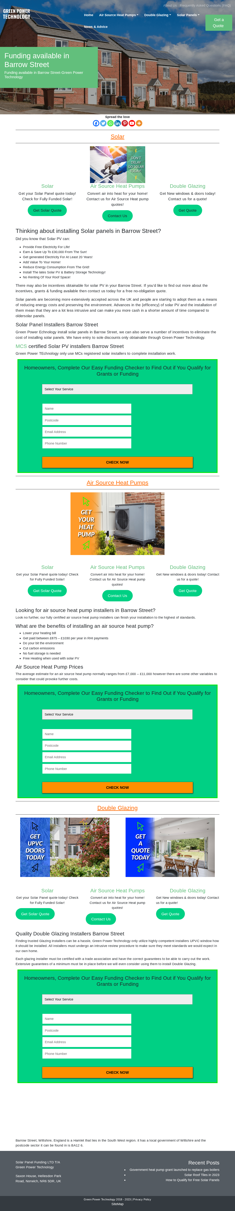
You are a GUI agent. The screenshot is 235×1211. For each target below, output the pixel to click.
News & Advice (96, 27)
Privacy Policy (142, 1199)
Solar (47, 186)
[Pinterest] (125, 123)
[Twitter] (103, 123)
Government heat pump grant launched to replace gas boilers (174, 1170)
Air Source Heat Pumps (117, 15)
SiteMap (117, 1204)
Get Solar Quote (47, 591)
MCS (21, 346)
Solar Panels (187, 15)
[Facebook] (96, 123)
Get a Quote (218, 22)
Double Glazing (156, 15)
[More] (139, 123)
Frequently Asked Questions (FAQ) (205, 5)
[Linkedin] (117, 123)
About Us (170, 5)
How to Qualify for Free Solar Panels (192, 1180)
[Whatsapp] (110, 123)
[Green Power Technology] (16, 15)
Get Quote (188, 591)
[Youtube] (132, 123)
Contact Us (117, 595)
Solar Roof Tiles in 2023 (201, 1175)
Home (88, 15)
